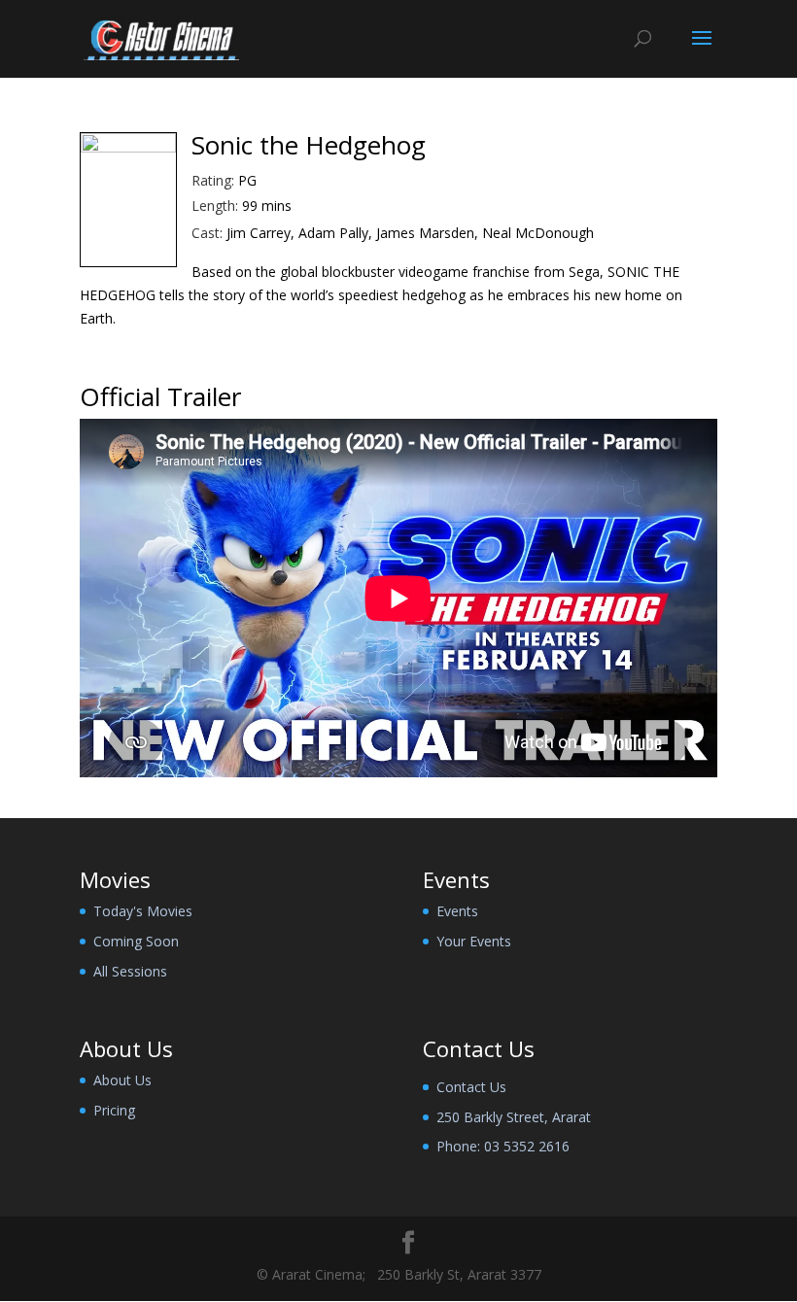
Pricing (114, 1110)
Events (457, 911)
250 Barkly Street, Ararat (513, 1117)
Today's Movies (142, 911)
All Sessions (130, 971)
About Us (122, 1080)
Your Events (473, 941)
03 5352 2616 (527, 1146)
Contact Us (471, 1087)
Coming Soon (136, 941)
